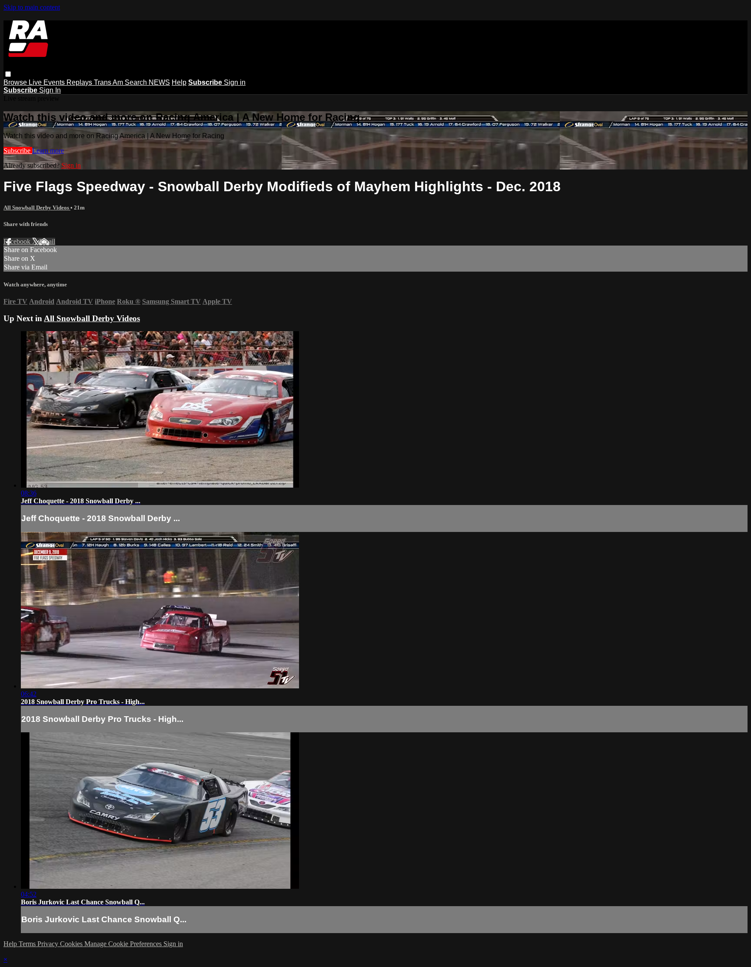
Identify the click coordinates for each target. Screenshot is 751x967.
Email (47, 241)
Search (137, 82)
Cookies (72, 943)
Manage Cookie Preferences (123, 943)
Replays (80, 82)
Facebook (17, 241)
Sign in (235, 82)
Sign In (50, 90)
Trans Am (109, 82)
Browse (16, 82)
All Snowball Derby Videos (36, 207)
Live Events (47, 82)
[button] (8, 74)
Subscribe (17, 150)
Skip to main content (31, 7)
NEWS (159, 82)
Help (179, 82)
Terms (28, 943)
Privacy (48, 943)
